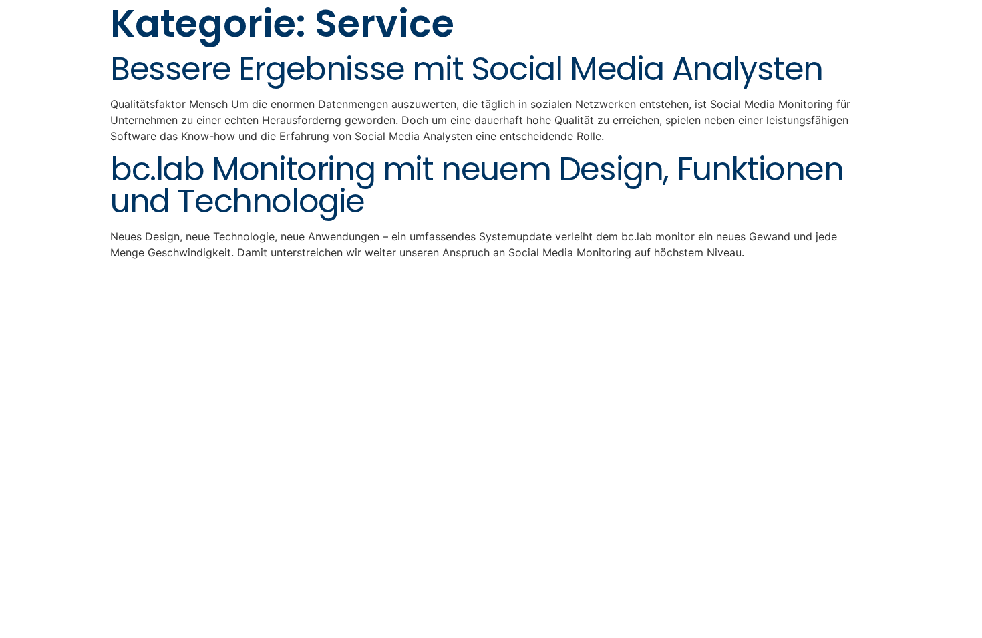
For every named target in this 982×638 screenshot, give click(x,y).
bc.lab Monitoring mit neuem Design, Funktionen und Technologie (477, 185)
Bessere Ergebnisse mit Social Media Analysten (466, 69)
